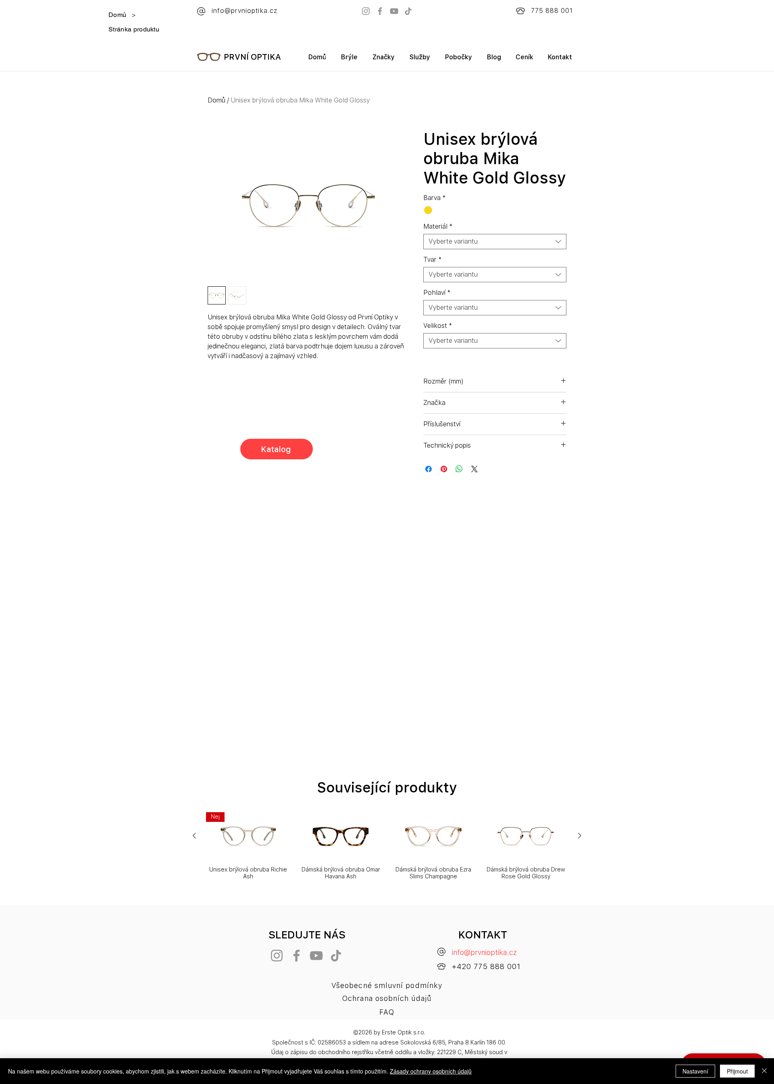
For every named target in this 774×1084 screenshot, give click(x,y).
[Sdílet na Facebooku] (428, 469)
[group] (387, 846)
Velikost (437, 325)
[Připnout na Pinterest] (444, 469)
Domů (216, 100)
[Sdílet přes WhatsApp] (459, 469)
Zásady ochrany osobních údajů (431, 1071)
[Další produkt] (580, 835)
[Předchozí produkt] (194, 835)
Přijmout (737, 1071)
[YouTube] (394, 11)
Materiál (438, 226)
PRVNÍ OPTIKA (252, 57)
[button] (383, 60)
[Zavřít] (764, 1071)
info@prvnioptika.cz (484, 952)
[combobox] (494, 241)
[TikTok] (408, 11)
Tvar (432, 259)
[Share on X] (474, 469)
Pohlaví (437, 292)
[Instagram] (366, 11)
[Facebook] (380, 11)
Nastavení (695, 1071)
